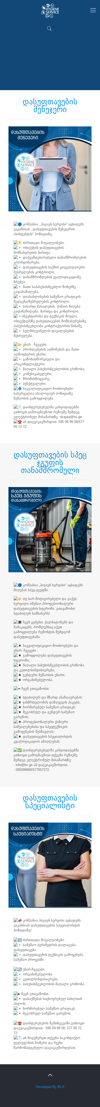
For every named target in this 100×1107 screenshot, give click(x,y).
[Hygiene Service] (50, 10)
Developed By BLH (50, 1087)
